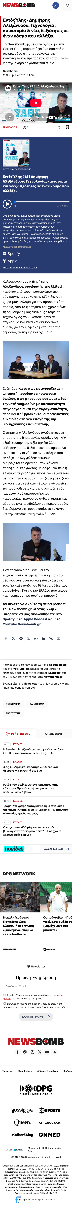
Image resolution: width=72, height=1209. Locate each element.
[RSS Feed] (54, 1052)
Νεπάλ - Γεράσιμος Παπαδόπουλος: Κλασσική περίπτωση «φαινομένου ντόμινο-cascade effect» (18, 925)
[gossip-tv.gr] (22, 1110)
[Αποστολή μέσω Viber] (28, 638)
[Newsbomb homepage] (19, 5)
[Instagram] (32, 1052)
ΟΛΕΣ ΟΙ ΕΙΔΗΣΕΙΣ (53, 849)
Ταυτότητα (7, 1071)
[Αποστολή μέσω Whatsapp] (36, 638)
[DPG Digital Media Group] (36, 1090)
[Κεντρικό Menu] (66, 5)
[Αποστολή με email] (58, 638)
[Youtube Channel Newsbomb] (47, 1052)
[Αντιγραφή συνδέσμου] (58, 127)
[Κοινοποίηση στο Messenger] (21, 638)
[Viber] (25, 1052)
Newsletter (31, 683)
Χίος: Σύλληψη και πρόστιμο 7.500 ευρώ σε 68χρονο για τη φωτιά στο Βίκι (31, 768)
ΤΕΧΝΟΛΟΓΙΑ (10, 127)
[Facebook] (17, 1052)
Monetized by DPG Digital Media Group (44, 1149)
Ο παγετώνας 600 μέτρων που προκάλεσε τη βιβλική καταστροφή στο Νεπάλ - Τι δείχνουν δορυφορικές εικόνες (32, 831)
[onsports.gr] (49, 1110)
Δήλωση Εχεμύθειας (47, 1071)
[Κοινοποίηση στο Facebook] (6, 638)
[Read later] (67, 127)
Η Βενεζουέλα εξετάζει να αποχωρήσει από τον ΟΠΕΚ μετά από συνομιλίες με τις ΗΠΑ (33, 751)
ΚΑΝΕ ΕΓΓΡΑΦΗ (32, 1016)
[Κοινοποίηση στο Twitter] (13, 638)
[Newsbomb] (36, 1042)
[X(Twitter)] (39, 1052)
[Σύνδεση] (55, 5)
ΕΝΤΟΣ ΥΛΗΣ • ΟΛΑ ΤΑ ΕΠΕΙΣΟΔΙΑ (20, 267)
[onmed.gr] (49, 1134)
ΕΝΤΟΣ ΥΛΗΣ (13, 713)
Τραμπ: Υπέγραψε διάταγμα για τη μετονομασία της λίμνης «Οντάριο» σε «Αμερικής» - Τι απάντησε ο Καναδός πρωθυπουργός (35, 809)
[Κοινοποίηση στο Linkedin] (43, 638)
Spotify (14, 253)
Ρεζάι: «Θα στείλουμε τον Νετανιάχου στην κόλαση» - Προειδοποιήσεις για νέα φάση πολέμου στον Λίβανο (30, 788)
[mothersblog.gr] (22, 1134)
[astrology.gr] (49, 1122)
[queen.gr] (22, 1122)
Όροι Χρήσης (25, 1071)
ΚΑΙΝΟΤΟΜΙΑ (37, 704)
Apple (12, 261)
